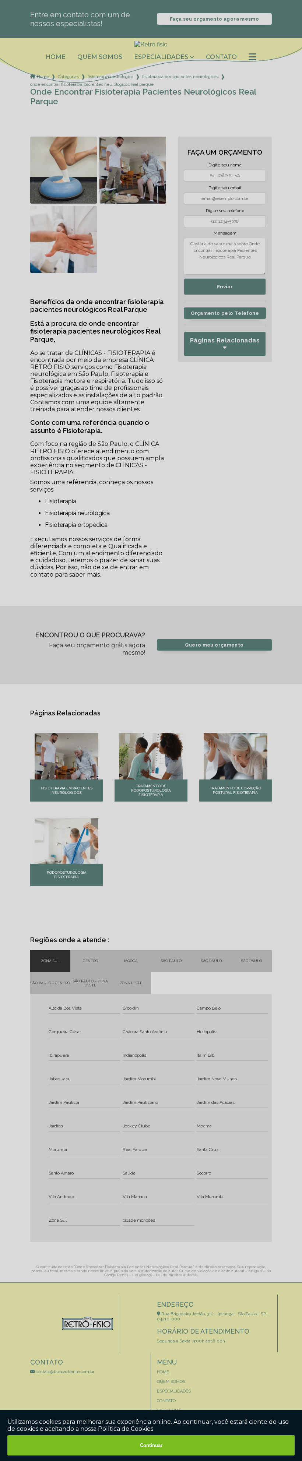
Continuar (151, 1445)
